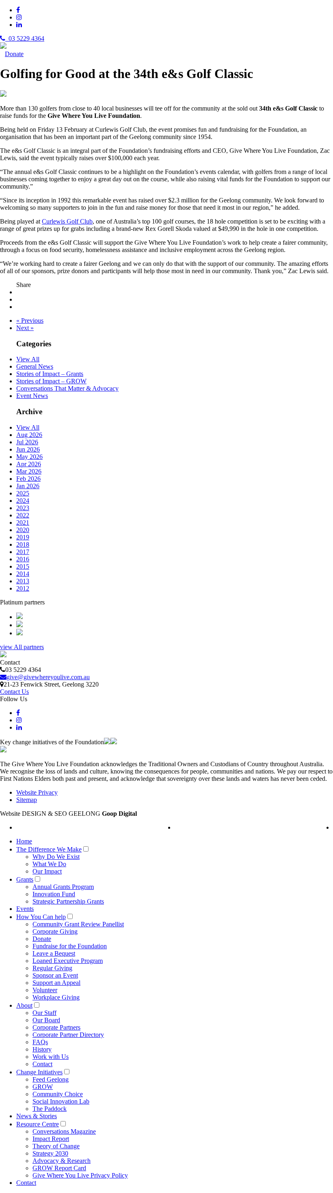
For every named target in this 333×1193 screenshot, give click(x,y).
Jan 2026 (27, 485)
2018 (22, 544)
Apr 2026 (28, 464)
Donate (14, 53)
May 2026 (29, 456)
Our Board (46, 1020)
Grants (24, 879)
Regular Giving (52, 968)
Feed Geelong (50, 1079)
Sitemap (26, 799)
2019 (22, 537)
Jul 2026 (27, 442)
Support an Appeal (56, 982)
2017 (22, 551)
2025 (22, 493)
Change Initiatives (39, 1072)
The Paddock (49, 1108)
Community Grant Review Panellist (78, 924)
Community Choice (57, 1094)
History (42, 1049)
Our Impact (47, 871)
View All (27, 359)
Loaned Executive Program (67, 960)
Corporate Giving (55, 931)
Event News (32, 395)
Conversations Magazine (64, 1131)
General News (34, 366)
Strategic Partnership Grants (68, 901)
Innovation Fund (53, 894)
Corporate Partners (56, 1027)
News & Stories (36, 1116)
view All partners (22, 646)
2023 (22, 507)
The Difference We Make (49, 849)
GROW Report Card (59, 1168)
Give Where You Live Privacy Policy (80, 1175)
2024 (22, 500)
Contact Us (14, 691)
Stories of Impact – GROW (51, 381)
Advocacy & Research (61, 1160)
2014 (22, 573)
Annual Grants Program (63, 886)
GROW (42, 1086)
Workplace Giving (56, 997)
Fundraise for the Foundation (69, 946)
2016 (22, 559)
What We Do (49, 864)
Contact (42, 1063)
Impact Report (50, 1138)
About (24, 1005)
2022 (22, 515)
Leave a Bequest (53, 953)
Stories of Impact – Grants (49, 373)
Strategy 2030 (50, 1153)
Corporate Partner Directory (68, 1034)
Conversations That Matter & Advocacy (67, 388)
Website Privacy (37, 792)
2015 (22, 566)
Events (25, 908)
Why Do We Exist (56, 856)
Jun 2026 (28, 449)
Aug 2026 (29, 434)
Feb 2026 (28, 478)
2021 (22, 522)
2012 (22, 588)
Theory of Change (56, 1146)
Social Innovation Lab (60, 1101)
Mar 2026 (28, 471)
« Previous (29, 320)
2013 (22, 581)
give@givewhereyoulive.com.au (48, 677)
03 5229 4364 (24, 38)
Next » (25, 327)
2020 (22, 529)
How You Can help (41, 916)
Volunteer (44, 990)
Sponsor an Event (55, 975)
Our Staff (44, 1012)
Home (24, 841)
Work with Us (50, 1056)
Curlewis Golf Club (67, 221)
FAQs (40, 1042)
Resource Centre (37, 1124)
